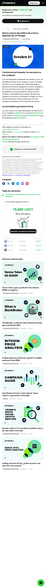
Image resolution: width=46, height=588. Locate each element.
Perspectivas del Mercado (11, 39)
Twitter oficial (18, 132)
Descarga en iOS (36, 137)
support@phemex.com (10, 129)
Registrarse (24, 21)
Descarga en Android (10, 139)
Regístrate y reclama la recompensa (23, 231)
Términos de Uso (7, 175)
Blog (8, 29)
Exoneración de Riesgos (23, 175)
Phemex (5, 142)
